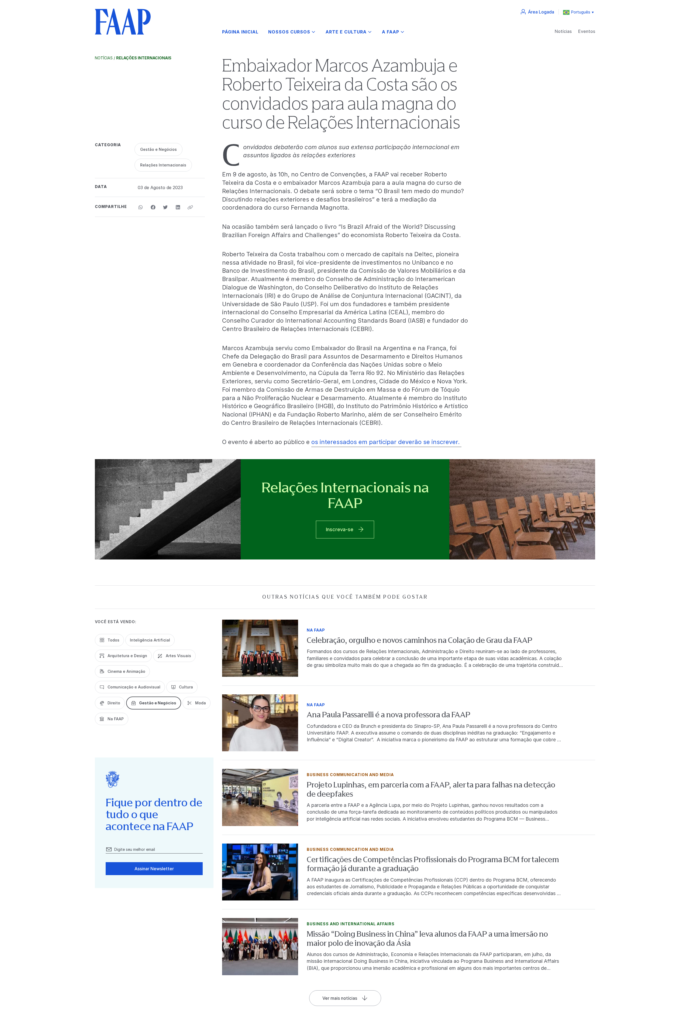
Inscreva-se (339, 529)
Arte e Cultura (346, 32)
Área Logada (541, 12)
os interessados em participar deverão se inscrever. (386, 441)
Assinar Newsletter (154, 868)
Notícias (563, 31)
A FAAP (390, 32)
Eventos (586, 31)
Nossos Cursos (289, 32)
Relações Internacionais (143, 58)
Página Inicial (240, 32)
